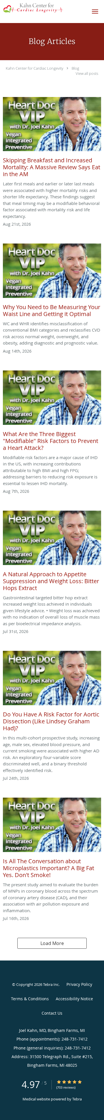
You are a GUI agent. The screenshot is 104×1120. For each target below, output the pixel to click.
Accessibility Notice (74, 998)
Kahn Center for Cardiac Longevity (34, 68)
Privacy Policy (79, 984)
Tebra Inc (51, 984)
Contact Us (52, 1013)
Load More (52, 943)
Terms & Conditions (30, 998)
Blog (75, 68)
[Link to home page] (43, 8)
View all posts (87, 73)
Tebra (77, 1099)
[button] (95, 11)
